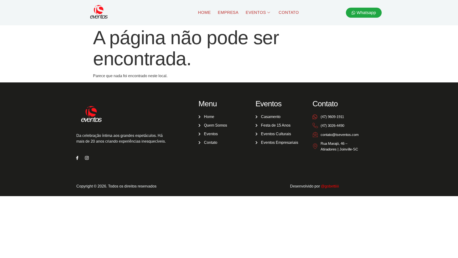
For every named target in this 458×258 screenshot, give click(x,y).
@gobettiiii (330, 186)
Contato (289, 12)
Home (204, 12)
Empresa (228, 12)
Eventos (256, 12)
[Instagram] (86, 158)
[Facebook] (77, 158)
